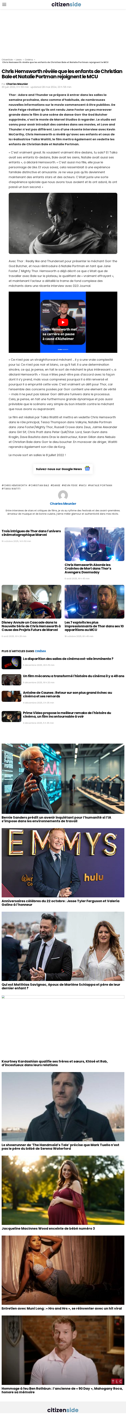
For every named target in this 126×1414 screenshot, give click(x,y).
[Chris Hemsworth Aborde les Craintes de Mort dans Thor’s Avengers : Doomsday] (94, 544)
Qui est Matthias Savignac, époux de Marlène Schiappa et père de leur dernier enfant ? (61, 986)
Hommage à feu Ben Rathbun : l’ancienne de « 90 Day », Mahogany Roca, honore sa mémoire (62, 1390)
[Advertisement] (63, 34)
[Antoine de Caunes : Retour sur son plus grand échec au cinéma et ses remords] (11, 696)
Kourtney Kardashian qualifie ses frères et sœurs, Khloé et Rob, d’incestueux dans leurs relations (55, 1063)
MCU (84, 485)
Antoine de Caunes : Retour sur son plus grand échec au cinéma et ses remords (67, 694)
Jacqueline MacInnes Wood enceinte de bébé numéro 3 (48, 1228)
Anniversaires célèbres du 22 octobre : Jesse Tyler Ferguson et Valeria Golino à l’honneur (60, 903)
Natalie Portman (101, 485)
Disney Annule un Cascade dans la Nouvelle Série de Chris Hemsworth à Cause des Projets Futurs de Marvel (31, 626)
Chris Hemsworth (15, 485)
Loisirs (19, 59)
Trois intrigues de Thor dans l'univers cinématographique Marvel (31, 533)
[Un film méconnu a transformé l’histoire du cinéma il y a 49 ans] (11, 679)
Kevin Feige (70, 485)
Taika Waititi (12, 488)
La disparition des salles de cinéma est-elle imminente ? (68, 658)
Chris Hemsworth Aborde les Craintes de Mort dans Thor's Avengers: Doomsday (88, 569)
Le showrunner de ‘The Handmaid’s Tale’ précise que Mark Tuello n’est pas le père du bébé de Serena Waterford (60, 1147)
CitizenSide (7, 59)
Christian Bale (40, 485)
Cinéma (29, 59)
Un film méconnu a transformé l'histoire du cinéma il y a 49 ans (73, 676)
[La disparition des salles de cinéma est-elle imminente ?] (11, 662)
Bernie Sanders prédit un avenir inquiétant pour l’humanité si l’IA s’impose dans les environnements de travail (56, 819)
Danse (56, 485)
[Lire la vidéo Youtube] (63, 322)
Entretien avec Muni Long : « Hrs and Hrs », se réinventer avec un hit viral (62, 1308)
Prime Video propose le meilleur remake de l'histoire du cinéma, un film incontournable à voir (67, 715)
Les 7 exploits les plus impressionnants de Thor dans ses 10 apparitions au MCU (94, 626)
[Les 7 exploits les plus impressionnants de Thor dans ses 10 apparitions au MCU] (94, 602)
